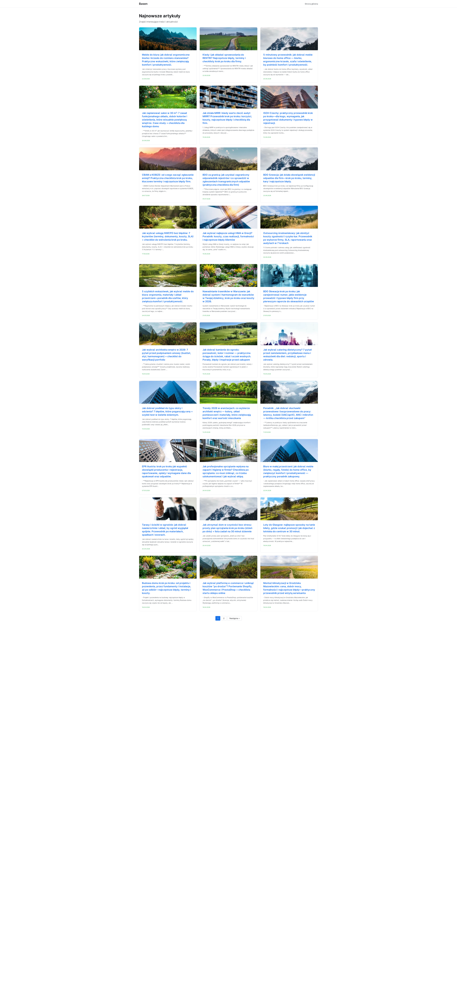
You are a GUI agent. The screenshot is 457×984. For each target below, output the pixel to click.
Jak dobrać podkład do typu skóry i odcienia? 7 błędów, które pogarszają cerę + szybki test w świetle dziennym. (167, 411)
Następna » (234, 618)
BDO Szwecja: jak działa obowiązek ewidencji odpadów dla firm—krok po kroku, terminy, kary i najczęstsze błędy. (289, 178)
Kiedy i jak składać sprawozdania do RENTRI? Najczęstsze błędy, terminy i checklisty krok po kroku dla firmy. (224, 58)
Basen (143, 3)
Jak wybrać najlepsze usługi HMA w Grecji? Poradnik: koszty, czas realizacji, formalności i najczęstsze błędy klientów (228, 236)
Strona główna (311, 4)
